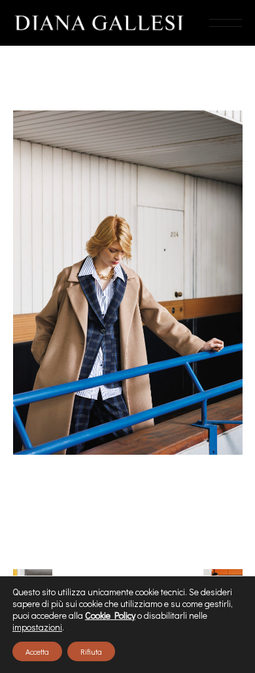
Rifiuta (91, 651)
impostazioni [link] (37, 627)
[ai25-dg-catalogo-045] (128, 282)
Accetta (37, 651)
